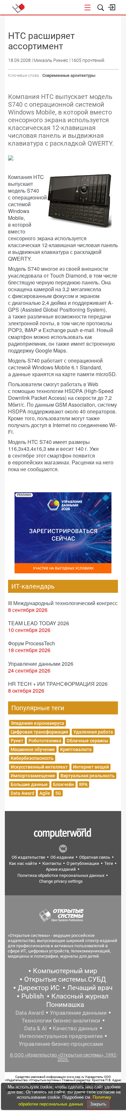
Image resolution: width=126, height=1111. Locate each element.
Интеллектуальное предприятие (61, 1036)
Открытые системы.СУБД (65, 979)
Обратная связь (94, 857)
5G (58, 793)
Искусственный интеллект (39, 767)
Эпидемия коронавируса (37, 723)
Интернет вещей (91, 767)
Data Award (22, 793)
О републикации (83, 863)
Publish (32, 996)
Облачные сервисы (87, 740)
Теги (108, 863)
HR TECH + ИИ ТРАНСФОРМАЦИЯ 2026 (58, 683)
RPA (83, 784)
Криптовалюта (76, 749)
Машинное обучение (33, 749)
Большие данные (29, 784)
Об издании (62, 857)
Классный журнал (80, 996)
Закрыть (98, 1104)
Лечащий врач (89, 988)
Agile (44, 793)
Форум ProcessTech (31, 643)
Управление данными (78, 1012)
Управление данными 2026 (40, 663)
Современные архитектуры (68, 75)
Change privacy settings (61, 881)
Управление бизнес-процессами (61, 1044)
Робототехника (44, 740)
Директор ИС (39, 988)
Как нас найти (23, 863)
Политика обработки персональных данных (60, 875)
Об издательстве (28, 857)
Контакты (51, 863)
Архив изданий (61, 869)
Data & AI (35, 1028)
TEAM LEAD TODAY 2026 (38, 623)
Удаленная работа (93, 732)
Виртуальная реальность (87, 775)
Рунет (17, 740)
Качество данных (75, 1028)
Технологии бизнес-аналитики (61, 1020)
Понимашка (65, 1005)
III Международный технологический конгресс (63, 603)
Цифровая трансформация (39, 732)
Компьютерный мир (65, 971)
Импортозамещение (33, 775)
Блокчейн (63, 784)
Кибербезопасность (32, 758)
